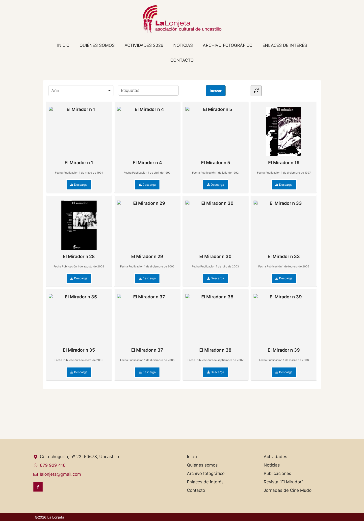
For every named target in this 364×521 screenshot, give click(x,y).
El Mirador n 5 (215, 162)
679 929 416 (53, 465)
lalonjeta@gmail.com (60, 474)
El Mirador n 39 (284, 350)
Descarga (80, 184)
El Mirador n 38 (215, 350)
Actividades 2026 (144, 45)
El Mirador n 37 (147, 350)
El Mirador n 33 (284, 256)
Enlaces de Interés (284, 45)
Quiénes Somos (97, 45)
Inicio (63, 45)
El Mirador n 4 (147, 162)
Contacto (182, 60)
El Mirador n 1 (79, 162)
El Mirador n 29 (147, 256)
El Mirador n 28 (79, 256)
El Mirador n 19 (284, 162)
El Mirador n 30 (215, 256)
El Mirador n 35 (79, 350)
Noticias (183, 45)
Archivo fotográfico (228, 45)
